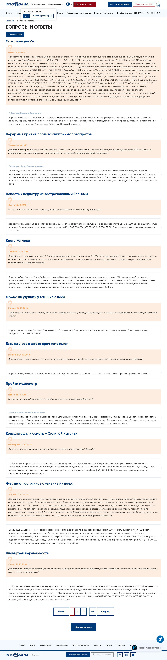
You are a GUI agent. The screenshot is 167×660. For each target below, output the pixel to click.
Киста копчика (18, 241)
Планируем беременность (27, 553)
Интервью (121, 645)
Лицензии (35, 655)
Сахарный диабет (21, 41)
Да (26, 16)
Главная (10, 21)
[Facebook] (120, 654)
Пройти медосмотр (21, 384)
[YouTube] (133, 654)
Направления (45, 645)
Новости (97, 645)
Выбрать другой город (42, 16)
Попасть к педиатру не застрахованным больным (47, 194)
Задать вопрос (15, 34)
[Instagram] (126, 654)
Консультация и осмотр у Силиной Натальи (41, 434)
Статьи (109, 645)
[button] (39, 4)
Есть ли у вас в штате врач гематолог (37, 344)
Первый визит (62, 645)
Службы (22, 645)
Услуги (32, 645)
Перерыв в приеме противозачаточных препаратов (49, 134)
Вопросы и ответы (81, 645)
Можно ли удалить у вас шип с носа (35, 297)
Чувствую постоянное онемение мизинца (39, 483)
